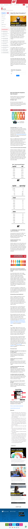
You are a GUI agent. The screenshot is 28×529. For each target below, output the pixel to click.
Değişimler (11, 4)
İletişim (8, 519)
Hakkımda (5, 519)
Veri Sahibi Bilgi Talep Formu (13, 516)
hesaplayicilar (13, 445)
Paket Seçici (3, 514)
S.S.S (21, 4)
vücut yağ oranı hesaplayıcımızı (21, 134)
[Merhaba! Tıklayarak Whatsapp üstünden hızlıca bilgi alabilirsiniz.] (26, 526)
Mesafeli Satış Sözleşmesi (13, 514)
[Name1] (27, 7)
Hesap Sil (11, 519)
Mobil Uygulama (6, 4)
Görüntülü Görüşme (16, 4)
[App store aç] (21, 515)
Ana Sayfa (3, 513)
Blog (23, 4)
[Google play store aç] (21, 513)
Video (2, 519)
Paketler (2, 4)
